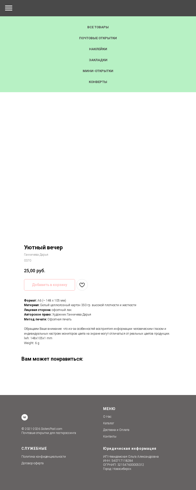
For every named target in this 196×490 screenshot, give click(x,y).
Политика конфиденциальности (43, 456)
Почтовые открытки (98, 38)
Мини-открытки (98, 71)
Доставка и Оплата (116, 430)
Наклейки (98, 49)
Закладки (98, 60)
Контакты (109, 436)
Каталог (108, 423)
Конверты (98, 82)
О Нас (107, 416)
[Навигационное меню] (8, 8)
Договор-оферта (32, 463)
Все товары (98, 27)
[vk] (24, 417)
